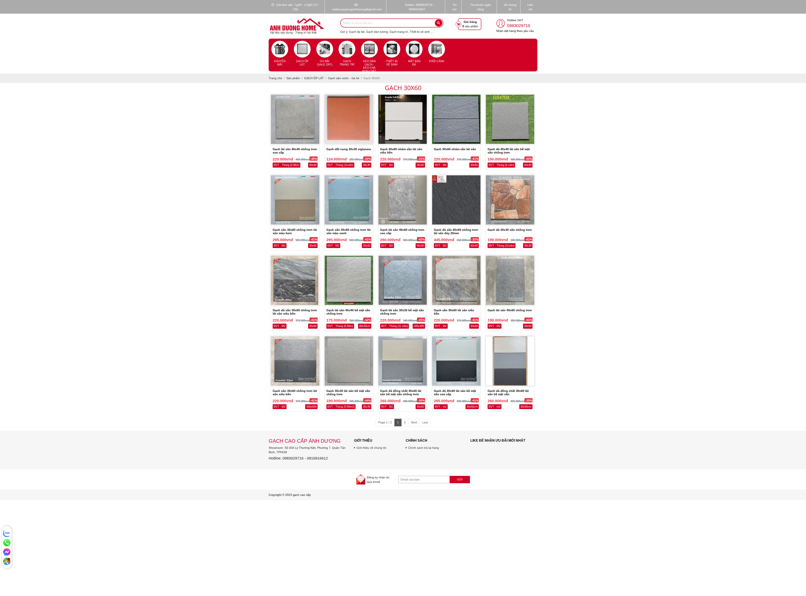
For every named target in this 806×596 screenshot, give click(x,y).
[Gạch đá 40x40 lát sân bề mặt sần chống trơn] (510, 119)
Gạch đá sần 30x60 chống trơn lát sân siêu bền (295, 312)
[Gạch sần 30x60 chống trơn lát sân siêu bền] (295, 361)
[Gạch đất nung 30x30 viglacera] (349, 119)
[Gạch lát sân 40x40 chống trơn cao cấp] (295, 119)
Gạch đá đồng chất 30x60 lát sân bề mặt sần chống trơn (400, 392)
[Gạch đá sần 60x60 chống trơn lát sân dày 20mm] (456, 199)
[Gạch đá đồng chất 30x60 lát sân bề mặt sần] (510, 361)
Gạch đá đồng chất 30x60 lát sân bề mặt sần (508, 392)
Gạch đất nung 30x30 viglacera (348, 149)
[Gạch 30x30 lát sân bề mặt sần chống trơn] (349, 361)
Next (414, 422)
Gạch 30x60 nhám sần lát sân (455, 149)
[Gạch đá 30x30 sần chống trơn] (510, 199)
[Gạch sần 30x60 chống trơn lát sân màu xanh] (349, 199)
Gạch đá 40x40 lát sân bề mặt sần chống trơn (509, 150)
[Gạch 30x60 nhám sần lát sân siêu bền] (402, 119)
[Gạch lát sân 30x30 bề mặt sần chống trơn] (402, 280)
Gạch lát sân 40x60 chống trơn (510, 310)
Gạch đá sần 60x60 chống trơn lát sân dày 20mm (456, 231)
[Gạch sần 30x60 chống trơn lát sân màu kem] (295, 199)
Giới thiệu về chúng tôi (371, 447)
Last (425, 422)
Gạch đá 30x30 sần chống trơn (510, 229)
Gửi (460, 479)
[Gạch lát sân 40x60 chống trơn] (510, 280)
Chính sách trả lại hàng (423, 447)
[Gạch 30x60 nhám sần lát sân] (456, 119)
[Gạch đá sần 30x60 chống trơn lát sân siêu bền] (295, 280)
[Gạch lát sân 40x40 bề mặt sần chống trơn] (349, 280)
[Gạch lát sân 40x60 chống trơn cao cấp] (402, 199)
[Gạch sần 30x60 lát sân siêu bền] (456, 280)
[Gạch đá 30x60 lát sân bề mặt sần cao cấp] (456, 361)
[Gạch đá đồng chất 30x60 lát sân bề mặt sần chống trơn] (402, 361)
